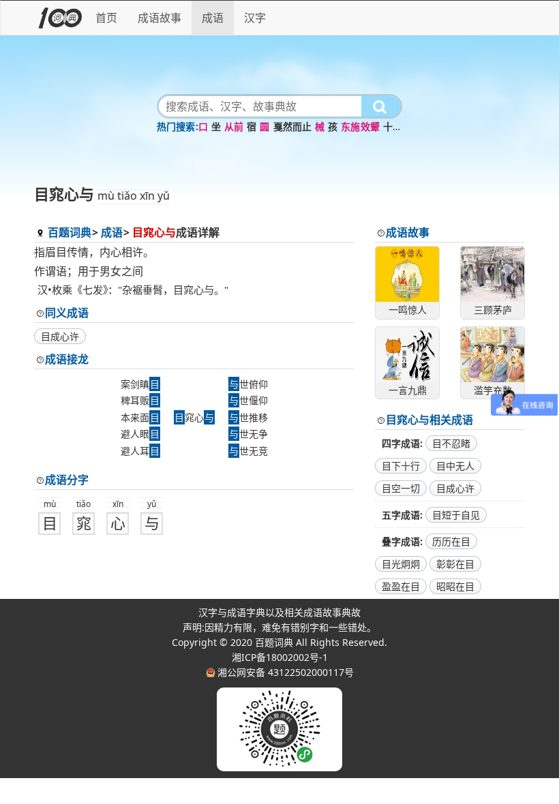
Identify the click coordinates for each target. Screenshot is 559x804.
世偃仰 (248, 400)
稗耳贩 (140, 400)
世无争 (248, 433)
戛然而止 (292, 126)
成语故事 (159, 17)
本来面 (140, 417)
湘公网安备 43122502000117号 (285, 672)
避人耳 (140, 450)
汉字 (255, 17)
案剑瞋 (140, 383)
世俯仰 (248, 383)
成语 (213, 17)
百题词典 (69, 232)
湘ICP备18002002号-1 (280, 657)
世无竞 (248, 450)
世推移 (248, 417)
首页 (106, 17)
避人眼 (140, 433)
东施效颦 (360, 126)
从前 (233, 126)
